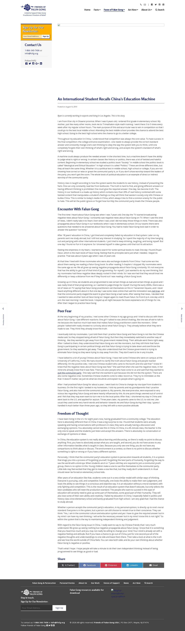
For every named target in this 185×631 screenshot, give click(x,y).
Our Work (95, 583)
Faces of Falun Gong (113, 9)
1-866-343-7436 (32, 50)
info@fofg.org (31, 53)
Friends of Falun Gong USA (106, 622)
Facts (96, 9)
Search (161, 9)
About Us (146, 9)
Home (87, 9)
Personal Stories (67, 583)
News (126, 583)
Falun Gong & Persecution (44, 583)
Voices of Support (112, 583)
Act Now (132, 9)
